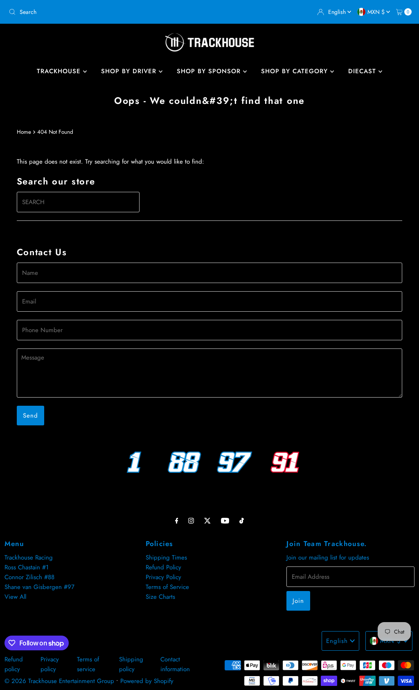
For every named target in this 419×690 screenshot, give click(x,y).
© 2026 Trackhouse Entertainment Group (59, 681)
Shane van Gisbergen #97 (39, 586)
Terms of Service (167, 586)
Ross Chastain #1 (27, 567)
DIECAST (363, 71)
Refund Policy (163, 567)
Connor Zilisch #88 (29, 577)
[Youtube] (225, 520)
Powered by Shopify (146, 681)
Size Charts (160, 596)
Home (24, 132)
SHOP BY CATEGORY (295, 71)
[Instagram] (191, 520)
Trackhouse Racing (29, 557)
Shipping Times (166, 557)
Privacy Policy (163, 577)
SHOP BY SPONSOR (210, 71)
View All (15, 596)
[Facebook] (176, 520)
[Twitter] (207, 520)
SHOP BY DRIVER (130, 71)
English (337, 12)
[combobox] (105, 12)
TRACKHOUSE (60, 71)
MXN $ (376, 12)
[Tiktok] (241, 520)
